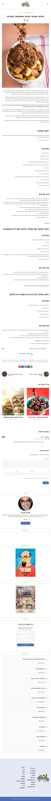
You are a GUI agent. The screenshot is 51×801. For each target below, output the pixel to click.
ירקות (23, 767)
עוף (24, 769)
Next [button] (6, 384)
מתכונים (20, 12)
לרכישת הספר (31, 780)
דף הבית (32, 768)
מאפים (23, 779)
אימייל (31, 471)
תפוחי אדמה (39, 361)
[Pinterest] (28, 366)
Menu (47, 4)
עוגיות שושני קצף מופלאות (13, 417)
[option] (38, 404)
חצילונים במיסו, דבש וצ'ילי (38, 417)
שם (16, 471)
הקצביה (33, 782)
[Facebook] (22, 366)
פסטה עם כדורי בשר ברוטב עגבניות (37, 348)
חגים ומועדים (31, 787)
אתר (48, 471)
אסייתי (23, 776)
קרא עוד (25, 523)
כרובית (16, 361)
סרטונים (32, 773)
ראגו (5, 361)
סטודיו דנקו (13, 799)
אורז (23, 785)
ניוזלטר (33, 784)
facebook (27, 519)
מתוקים (23, 783)
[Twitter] (25, 366)
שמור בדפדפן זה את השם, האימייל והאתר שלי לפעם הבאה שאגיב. (35, 478)
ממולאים (22, 788)
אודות (33, 775)
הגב (3, 437)
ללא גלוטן (31, 361)
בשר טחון (23, 361)
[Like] (19, 366)
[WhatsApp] (31, 366)
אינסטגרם (37, 340)
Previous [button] (3, 384)
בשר (24, 12)
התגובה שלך (46, 458)
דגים (23, 772)
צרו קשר (32, 777)
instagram (24, 519)
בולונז (10, 361)
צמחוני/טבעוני (20, 781)
